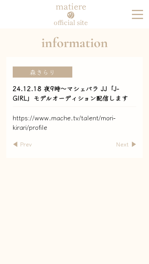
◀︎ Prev (22, 144)
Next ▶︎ (126, 144)
